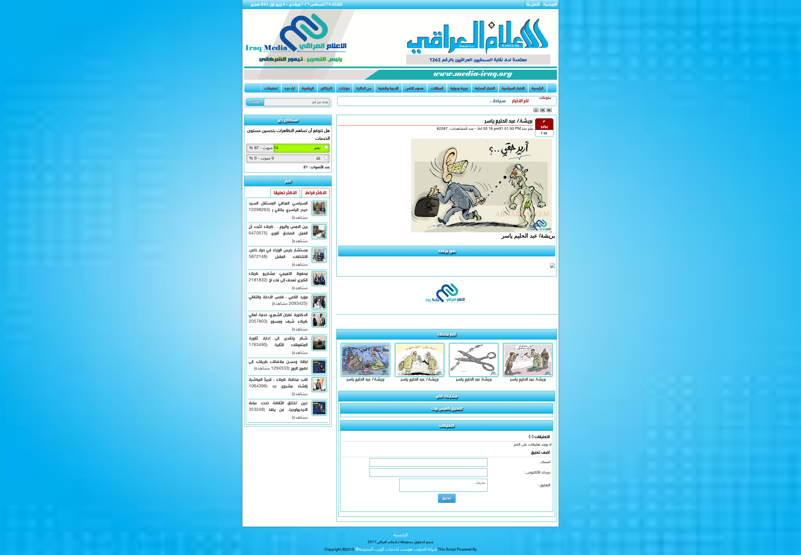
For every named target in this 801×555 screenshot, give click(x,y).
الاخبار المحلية (485, 88)
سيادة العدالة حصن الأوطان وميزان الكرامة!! (466, 100)
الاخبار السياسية (513, 88)
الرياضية (308, 88)
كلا (318, 158)
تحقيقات (271, 88)
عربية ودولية (459, 88)
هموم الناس (415, 88)
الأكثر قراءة (315, 192)
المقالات (437, 88)
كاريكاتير (326, 88)
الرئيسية (550, 4)
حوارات (344, 88)
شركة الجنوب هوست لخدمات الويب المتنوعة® (395, 549)
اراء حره (290, 88)
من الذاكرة (363, 88)
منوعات (545, 98)
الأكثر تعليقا (285, 192)
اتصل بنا (533, 4)
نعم (317, 148)
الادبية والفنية (388, 88)
